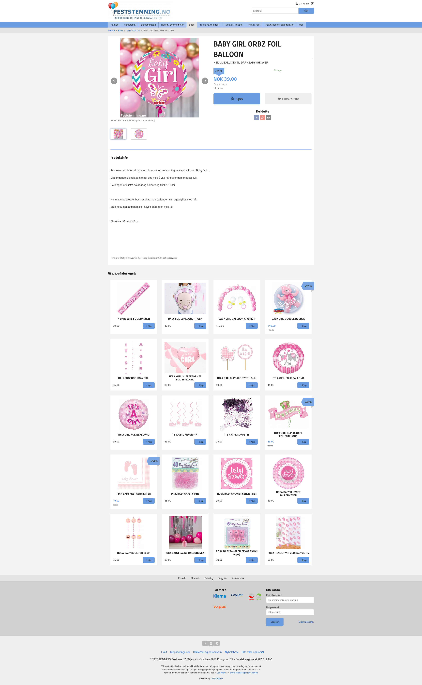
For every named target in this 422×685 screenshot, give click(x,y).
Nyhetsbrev (231, 652)
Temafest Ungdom (209, 24)
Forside (115, 24)
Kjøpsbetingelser (180, 652)
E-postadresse (273, 595)
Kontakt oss (238, 578)
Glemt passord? (306, 621)
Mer (301, 24)
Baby (191, 24)
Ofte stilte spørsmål (253, 652)
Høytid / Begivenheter (172, 24)
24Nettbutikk (217, 678)
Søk (306, 10)
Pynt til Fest (254, 24)
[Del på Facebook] (256, 117)
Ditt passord (272, 607)
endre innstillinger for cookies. (244, 672)
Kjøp (239, 98)
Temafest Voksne (233, 24)
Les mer (221, 672)
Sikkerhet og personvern (207, 652)
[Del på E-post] (268, 117)
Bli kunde (195, 578)
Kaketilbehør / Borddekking (280, 24)
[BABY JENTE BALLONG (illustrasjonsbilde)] (159, 77)
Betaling (209, 578)
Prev (117, 80)
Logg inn (222, 578)
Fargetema (130, 24)
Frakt (164, 652)
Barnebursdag (148, 24)
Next (208, 80)
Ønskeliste (290, 98)
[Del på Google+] (262, 117)
